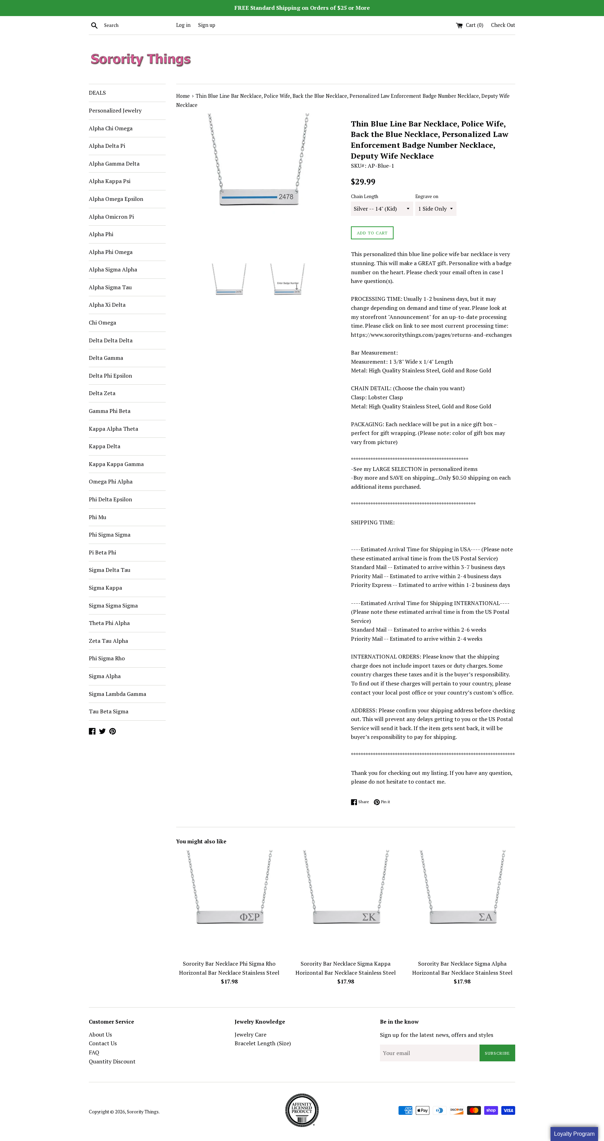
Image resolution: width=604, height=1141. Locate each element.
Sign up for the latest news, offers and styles (436, 1035)
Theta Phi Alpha (109, 623)
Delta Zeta (102, 393)
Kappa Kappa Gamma (116, 464)
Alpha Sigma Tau (110, 287)
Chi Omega (102, 322)
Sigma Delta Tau (109, 570)
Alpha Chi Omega (110, 128)
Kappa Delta (104, 446)
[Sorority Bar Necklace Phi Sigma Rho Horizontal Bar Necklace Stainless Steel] (229, 903)
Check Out (503, 25)
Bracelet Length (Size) (263, 1043)
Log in (183, 25)
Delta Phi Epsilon (110, 375)
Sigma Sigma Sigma (113, 605)
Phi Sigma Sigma (109, 534)
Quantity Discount (112, 1061)
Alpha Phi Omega (110, 252)
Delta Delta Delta (110, 340)
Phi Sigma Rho (107, 658)
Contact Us (103, 1043)
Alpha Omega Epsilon (116, 199)
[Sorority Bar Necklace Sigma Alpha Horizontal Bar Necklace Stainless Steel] (462, 903)
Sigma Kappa (105, 587)
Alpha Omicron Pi (111, 216)
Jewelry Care (250, 1034)
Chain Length (364, 196)
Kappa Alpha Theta (113, 429)
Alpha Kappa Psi (109, 181)
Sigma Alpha (105, 676)
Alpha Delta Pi (107, 146)
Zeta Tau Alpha (108, 641)
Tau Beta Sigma (108, 711)
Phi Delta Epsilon (110, 499)
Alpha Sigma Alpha (113, 269)
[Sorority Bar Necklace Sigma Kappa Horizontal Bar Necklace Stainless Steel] (345, 903)
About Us (100, 1034)
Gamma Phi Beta (109, 411)
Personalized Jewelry (115, 110)
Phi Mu (97, 517)
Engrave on (426, 196)
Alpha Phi (101, 234)
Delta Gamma (106, 358)
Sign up (206, 25)
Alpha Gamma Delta (114, 163)
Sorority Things (143, 1112)
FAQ (94, 1052)
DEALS (97, 92)
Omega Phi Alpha (110, 481)
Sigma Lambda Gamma (117, 694)
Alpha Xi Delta (107, 304)
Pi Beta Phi (102, 552)
